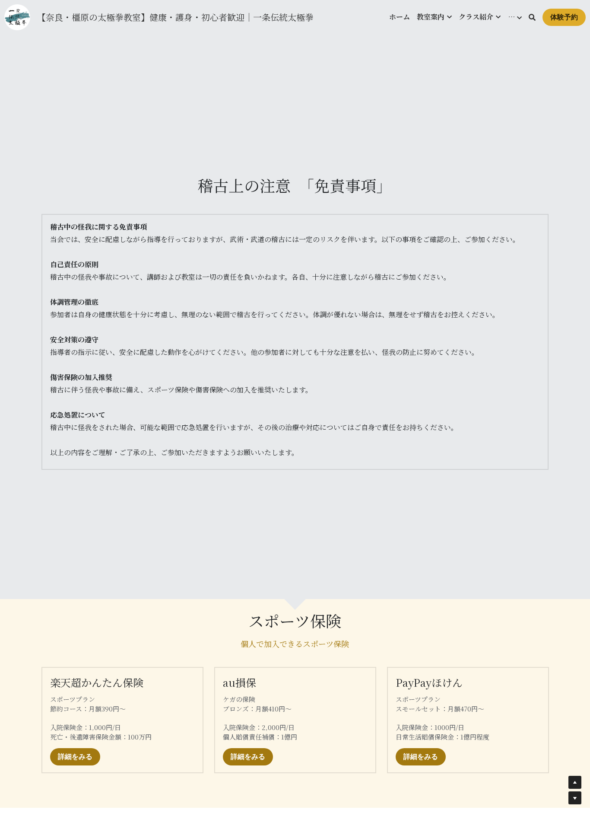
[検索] (532, 17)
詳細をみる (75, 756)
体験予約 (564, 17)
